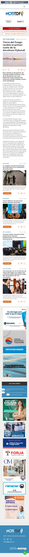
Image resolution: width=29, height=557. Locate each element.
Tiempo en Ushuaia (14, 21)
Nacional (6, 163)
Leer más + (7, 193)
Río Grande (7, 232)
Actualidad (9, 39)
